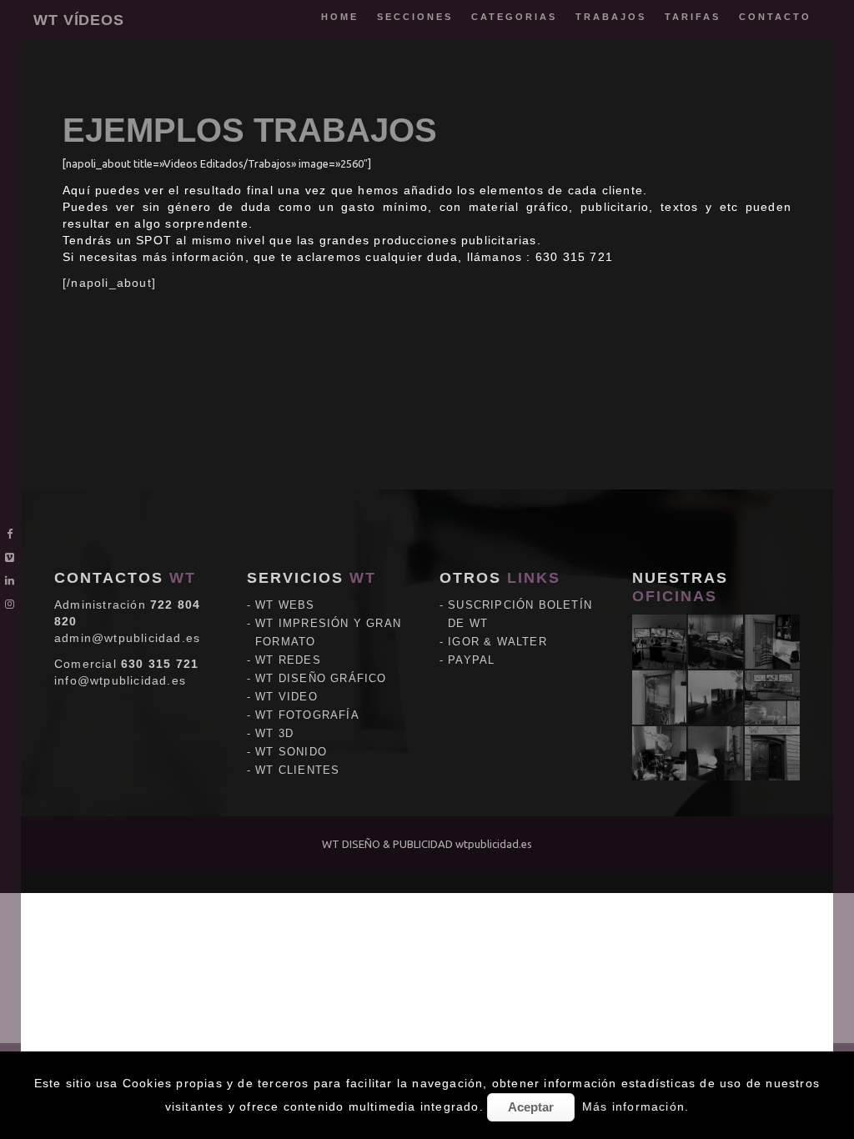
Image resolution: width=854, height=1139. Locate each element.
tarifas (693, 17)
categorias (514, 17)
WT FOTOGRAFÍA (307, 715)
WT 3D (274, 733)
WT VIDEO (286, 696)
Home (340, 17)
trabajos (610, 17)
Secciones (415, 17)
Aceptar (531, 1107)
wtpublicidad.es (493, 844)
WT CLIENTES (297, 770)
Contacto (775, 17)
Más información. (635, 1106)
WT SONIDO (291, 751)
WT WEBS (284, 605)
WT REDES (288, 660)
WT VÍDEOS (78, 20)
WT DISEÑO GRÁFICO (320, 678)
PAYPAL (471, 660)
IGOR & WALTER (497, 641)
